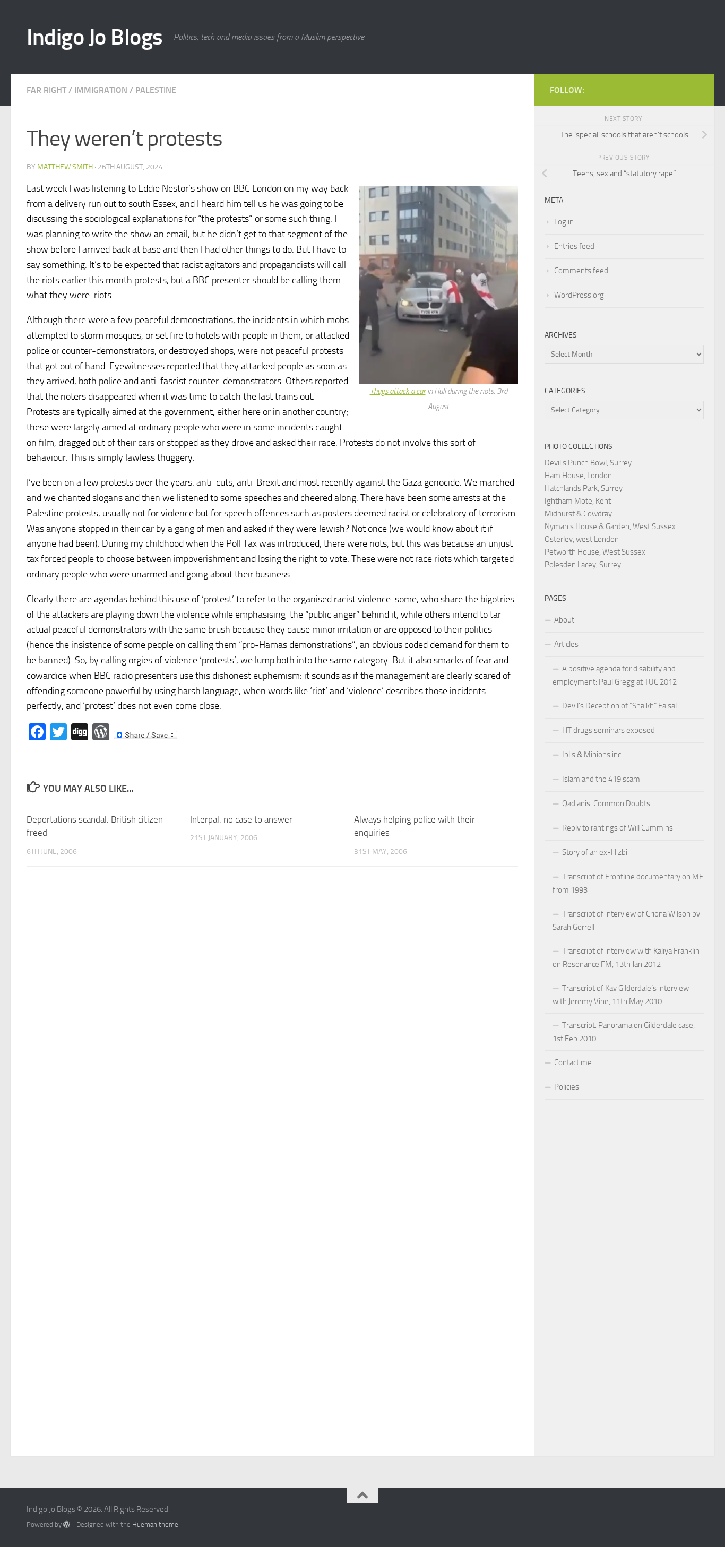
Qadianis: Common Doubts (606, 803)
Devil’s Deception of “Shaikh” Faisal (619, 706)
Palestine (155, 90)
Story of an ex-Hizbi (594, 852)
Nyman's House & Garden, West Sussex (610, 526)
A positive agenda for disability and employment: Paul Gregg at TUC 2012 (615, 675)
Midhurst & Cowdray (578, 513)
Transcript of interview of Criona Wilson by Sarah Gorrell (626, 920)
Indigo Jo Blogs (95, 37)
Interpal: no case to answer (241, 819)
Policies (566, 1087)
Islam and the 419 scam (601, 779)
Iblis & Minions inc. (592, 754)
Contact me (573, 1062)
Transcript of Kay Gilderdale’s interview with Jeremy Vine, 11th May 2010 (621, 994)
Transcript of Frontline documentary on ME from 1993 (628, 883)
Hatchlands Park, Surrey (584, 488)
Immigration (100, 90)
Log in (564, 222)
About (564, 620)
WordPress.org (579, 295)
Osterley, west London (582, 539)
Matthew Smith (65, 166)
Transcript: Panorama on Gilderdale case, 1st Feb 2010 (624, 1032)
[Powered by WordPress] (66, 1524)
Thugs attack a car (398, 391)
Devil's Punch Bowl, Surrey (588, 463)
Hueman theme (155, 1524)
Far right (46, 90)
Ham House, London (578, 475)
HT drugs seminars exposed (608, 730)
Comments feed (581, 270)
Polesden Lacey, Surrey (583, 564)
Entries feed (574, 246)
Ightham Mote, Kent (578, 501)
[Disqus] (272, 1020)
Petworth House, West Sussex (595, 552)
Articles (566, 644)
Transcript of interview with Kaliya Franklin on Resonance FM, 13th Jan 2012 (626, 957)
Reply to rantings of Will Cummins (617, 828)
